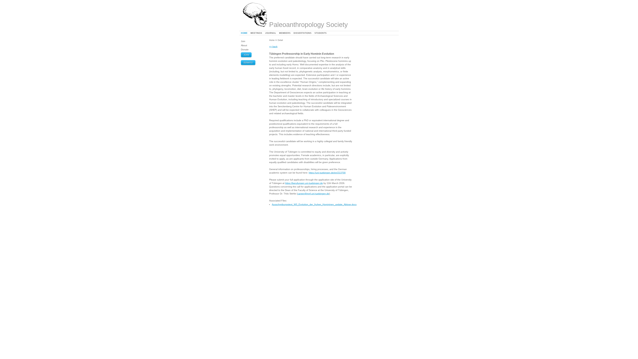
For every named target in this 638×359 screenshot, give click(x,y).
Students (321, 33)
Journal (270, 33)
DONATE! (248, 62)
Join (243, 41)
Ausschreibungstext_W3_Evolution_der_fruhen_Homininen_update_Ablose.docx (314, 204)
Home (244, 33)
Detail (280, 40)
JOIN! (246, 55)
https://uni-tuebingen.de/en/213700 (327, 172)
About (244, 45)
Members (285, 33)
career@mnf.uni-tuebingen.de (313, 193)
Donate (245, 49)
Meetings (256, 33)
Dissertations (303, 33)
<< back (273, 46)
